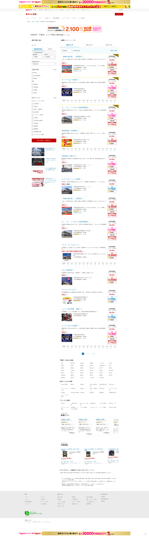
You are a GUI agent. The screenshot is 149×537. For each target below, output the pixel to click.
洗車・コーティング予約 (91, 499)
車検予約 (59, 499)
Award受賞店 (37, 75)
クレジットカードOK (39, 100)
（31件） (84, 143)
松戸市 (110, 375)
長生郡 (81, 372)
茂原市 (72, 377)
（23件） (84, 190)
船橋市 (101, 375)
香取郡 (72, 368)
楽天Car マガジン (61, 503)
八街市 (81, 377)
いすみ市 (101, 363)
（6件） (84, 168)
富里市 (101, 372)
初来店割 (36, 87)
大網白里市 (102, 365)
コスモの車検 (102, 403)
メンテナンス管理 (61, 501)
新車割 (35, 90)
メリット (40, 18)
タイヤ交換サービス (90, 501)
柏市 (110, 365)
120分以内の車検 (38, 120)
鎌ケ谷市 (92, 368)
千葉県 (37, 21)
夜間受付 (36, 126)
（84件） (84, 69)
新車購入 (74, 497)
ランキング (74, 18)
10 (93, 353)
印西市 (72, 365)
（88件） (84, 92)
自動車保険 (88, 503)
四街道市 (101, 377)
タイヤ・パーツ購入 (76, 501)
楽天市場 (120, 9)
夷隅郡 (91, 363)
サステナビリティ (46, 521)
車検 (33, 21)
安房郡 (81, 363)
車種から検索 (114, 50)
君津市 (110, 368)
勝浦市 (62, 368)
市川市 (110, 363)
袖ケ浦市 (111, 370)
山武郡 (72, 370)
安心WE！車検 (112, 407)
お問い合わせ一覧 (36, 521)
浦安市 (91, 365)
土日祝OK (36, 103)
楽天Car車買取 (89, 497)
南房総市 (63, 377)
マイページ (33, 18)
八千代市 (92, 377)
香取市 (81, 368)
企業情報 (103, 496)
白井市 (91, 370)
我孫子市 (73, 363)
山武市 (81, 370)
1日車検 (36, 123)
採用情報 (103, 501)
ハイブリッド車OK (38, 114)
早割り (35, 92)
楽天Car (28, 21)
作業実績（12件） (77, 71)
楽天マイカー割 (61, 506)
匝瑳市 (101, 370)
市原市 (62, 365)
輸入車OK (36, 112)
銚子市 (72, 372)
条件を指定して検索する (44, 140)
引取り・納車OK (38, 109)
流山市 (110, 372)
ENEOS (63, 403)
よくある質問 (81, 18)
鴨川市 (101, 368)
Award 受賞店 (64, 384)
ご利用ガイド (47, 18)
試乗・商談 (60, 497)
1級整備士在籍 (37, 131)
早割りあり (111, 384)
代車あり (36, 106)
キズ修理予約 (75, 499)
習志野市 (63, 375)
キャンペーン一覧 (65, 18)
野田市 (81, 375)
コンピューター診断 (39, 134)
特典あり (36, 84)
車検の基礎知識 (56, 18)
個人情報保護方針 (104, 499)
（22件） (84, 120)
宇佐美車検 (92, 403)
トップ (27, 18)
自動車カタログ (75, 503)
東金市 (91, 372)
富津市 (91, 375)
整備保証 (36, 128)
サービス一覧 (27, 521)
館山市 (62, 372)
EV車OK (36, 117)
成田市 (72, 375)
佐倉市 (62, 370)
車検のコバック (113, 403)
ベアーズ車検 (102, 407)
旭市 (62, 363)
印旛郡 (81, 365)
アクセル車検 (83, 407)
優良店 (35, 78)
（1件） (84, 300)
